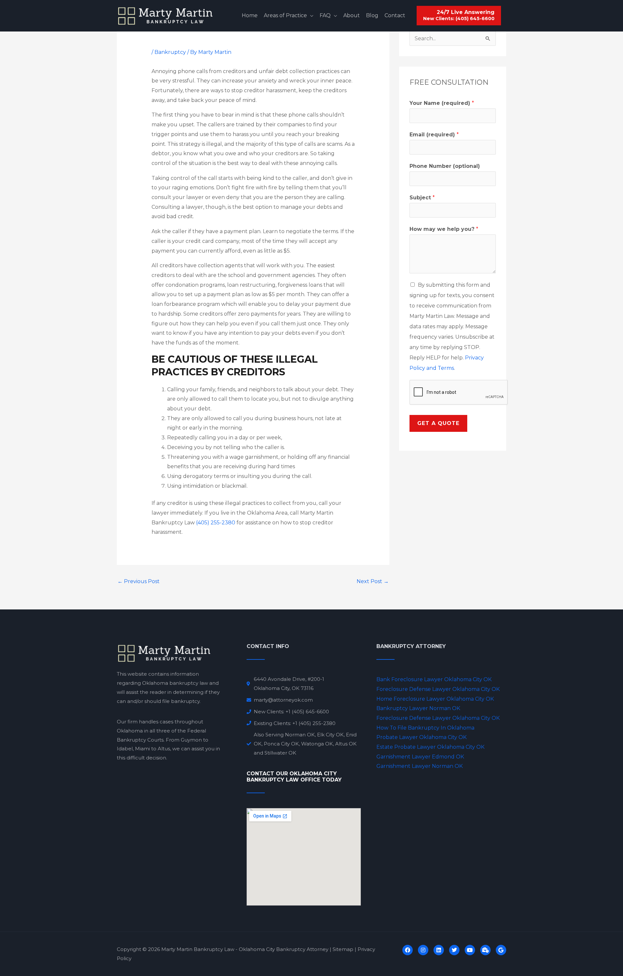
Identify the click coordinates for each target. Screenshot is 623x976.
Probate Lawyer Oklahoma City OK (421, 737)
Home (250, 15)
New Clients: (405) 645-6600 (459, 19)
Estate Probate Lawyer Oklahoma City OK (430, 747)
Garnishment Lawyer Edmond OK (420, 757)
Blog (372, 15)
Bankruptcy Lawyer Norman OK (418, 708)
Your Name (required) (441, 103)
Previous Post (138, 581)
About (351, 15)
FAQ (325, 15)
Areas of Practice (285, 15)
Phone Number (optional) (444, 166)
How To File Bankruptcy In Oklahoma (425, 728)
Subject (422, 197)
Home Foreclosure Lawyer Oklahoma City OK (435, 699)
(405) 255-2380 (215, 522)
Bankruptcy (170, 52)
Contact (395, 15)
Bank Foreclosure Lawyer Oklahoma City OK (434, 679)
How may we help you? (443, 229)
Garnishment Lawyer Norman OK (419, 766)
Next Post (373, 581)
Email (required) (434, 134)
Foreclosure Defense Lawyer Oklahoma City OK (438, 689)
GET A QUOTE (438, 423)
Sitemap (343, 949)
